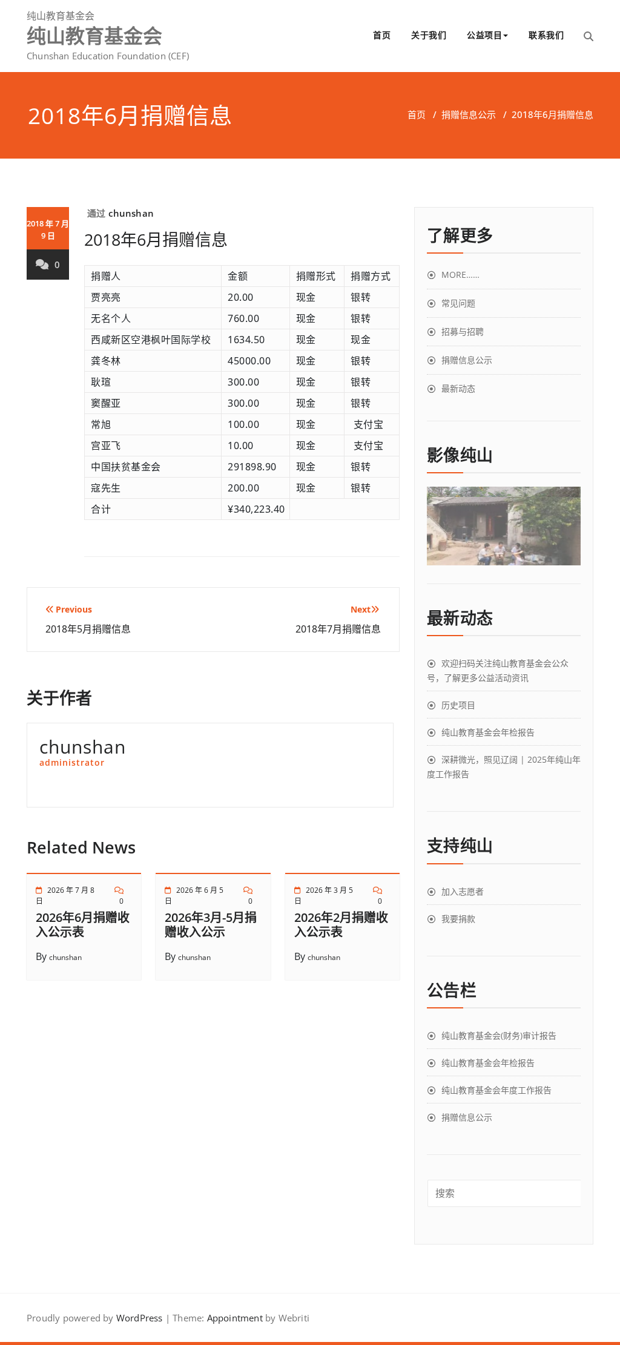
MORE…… (460, 274)
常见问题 (458, 303)
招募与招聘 (462, 331)
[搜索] (588, 36)
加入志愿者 (462, 891)
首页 (382, 35)
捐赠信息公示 (468, 114)
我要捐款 (458, 918)
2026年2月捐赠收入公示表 (341, 924)
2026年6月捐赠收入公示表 (83, 924)
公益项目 (484, 35)
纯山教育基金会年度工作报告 (496, 1090)
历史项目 (458, 705)
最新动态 (458, 388)
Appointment (233, 1318)
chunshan (131, 213)
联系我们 (546, 35)
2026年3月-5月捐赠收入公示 (211, 924)
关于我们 (428, 35)
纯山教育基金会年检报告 (488, 732)
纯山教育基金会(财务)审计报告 (498, 1035)
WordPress (139, 1318)
